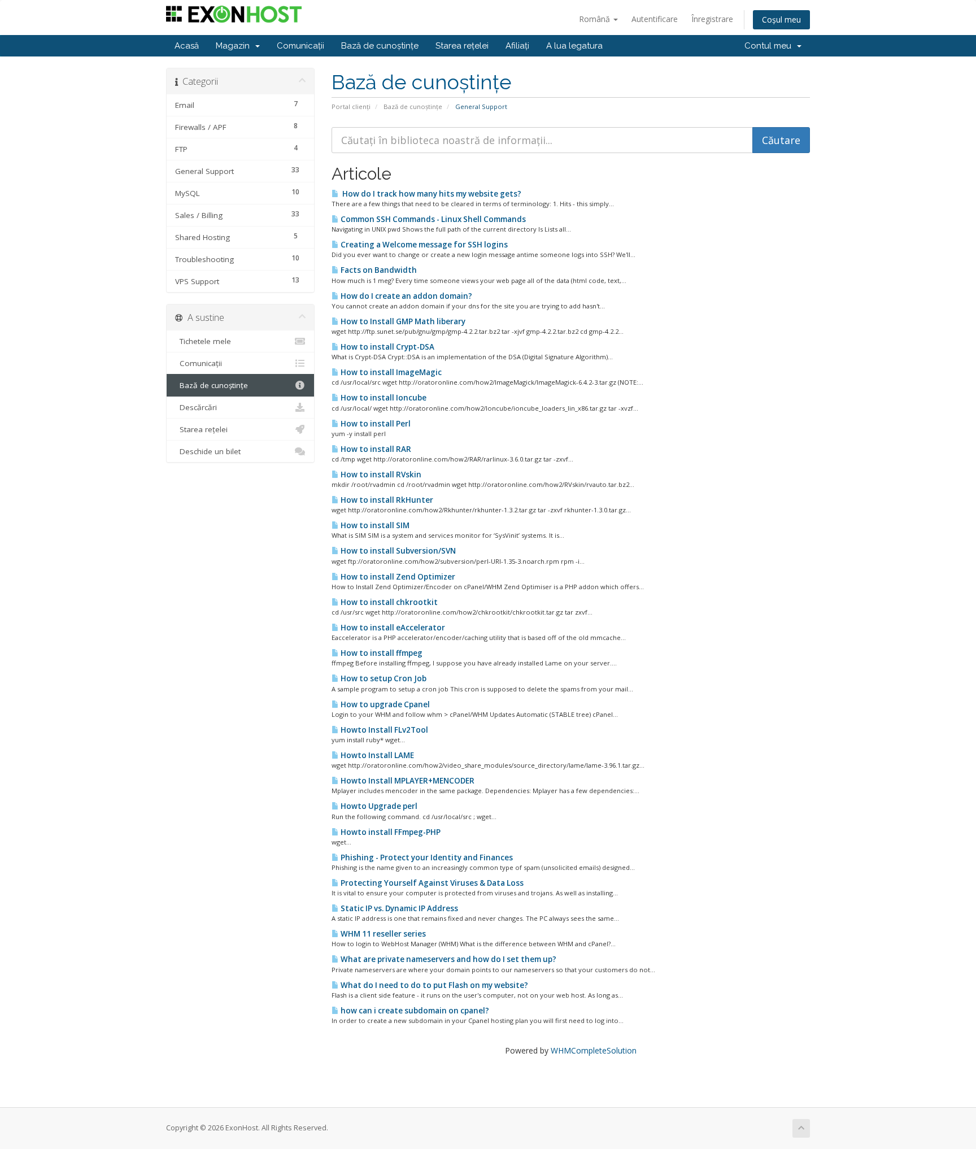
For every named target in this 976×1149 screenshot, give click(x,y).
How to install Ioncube (382, 398)
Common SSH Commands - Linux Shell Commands (432, 219)
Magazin (235, 46)
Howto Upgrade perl (378, 806)
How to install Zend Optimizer (397, 577)
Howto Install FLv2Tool (383, 730)
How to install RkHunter (386, 500)
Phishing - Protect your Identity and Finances (426, 857)
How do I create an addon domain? (405, 296)
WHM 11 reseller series (382, 934)
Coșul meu (781, 19)
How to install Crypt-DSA (386, 347)
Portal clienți (351, 106)
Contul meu (770, 46)
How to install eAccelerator (392, 628)
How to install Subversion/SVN (397, 551)
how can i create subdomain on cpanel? (414, 1011)
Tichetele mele (203, 341)
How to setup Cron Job (382, 678)
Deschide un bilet (208, 451)
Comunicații (300, 46)
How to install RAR (375, 449)
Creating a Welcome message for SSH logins (423, 245)
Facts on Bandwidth (378, 270)
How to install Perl (375, 424)
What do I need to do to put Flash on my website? (433, 985)
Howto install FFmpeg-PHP (390, 832)
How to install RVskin (380, 474)
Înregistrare (712, 19)
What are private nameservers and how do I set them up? (447, 959)
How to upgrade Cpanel (384, 704)
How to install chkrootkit (388, 602)
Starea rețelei (462, 46)
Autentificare (654, 19)
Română (595, 19)
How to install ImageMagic (390, 372)
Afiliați (517, 46)
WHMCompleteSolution (594, 1050)
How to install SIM (374, 525)
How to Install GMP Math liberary (402, 321)
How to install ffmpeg (380, 653)
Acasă (187, 46)
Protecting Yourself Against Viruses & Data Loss (431, 883)
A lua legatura (574, 46)
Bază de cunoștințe (380, 46)
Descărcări (196, 407)
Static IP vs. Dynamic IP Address (398, 908)
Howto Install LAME (376, 755)
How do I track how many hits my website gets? (430, 194)
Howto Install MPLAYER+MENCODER (406, 781)
